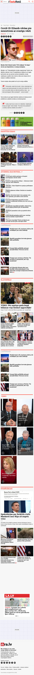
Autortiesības (3, 669)
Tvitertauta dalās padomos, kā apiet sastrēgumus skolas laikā (16, 176)
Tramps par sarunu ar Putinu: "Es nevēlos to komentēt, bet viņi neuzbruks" (20, 259)
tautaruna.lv (3, 33)
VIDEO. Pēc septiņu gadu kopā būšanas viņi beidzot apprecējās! (16, 306)
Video (3, 396)
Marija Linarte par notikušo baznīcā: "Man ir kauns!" (8, 165)
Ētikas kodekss (10, 669)
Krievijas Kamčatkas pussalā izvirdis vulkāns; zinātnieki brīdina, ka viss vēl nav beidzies (19, 201)
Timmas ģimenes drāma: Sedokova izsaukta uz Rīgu (19, 191)
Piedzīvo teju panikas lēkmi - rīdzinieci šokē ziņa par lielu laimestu (19, 181)
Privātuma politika (15, 667)
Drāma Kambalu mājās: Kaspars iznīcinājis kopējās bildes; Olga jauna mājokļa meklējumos (8, 326)
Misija (10, 667)
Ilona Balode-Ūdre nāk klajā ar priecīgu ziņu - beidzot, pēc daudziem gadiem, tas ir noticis (7, 344)
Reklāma (7, 667)
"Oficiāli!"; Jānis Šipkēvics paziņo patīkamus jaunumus (19, 186)
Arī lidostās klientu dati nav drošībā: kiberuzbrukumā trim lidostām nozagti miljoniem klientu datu (21, 270)
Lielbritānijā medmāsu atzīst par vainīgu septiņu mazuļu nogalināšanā (18, 216)
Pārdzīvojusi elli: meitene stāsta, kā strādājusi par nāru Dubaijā (21, 229)
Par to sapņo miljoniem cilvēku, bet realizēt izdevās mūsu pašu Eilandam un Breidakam (8, 147)
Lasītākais (6, 225)
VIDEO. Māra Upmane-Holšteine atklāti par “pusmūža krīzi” (24, 325)
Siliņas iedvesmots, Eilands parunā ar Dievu (24, 146)
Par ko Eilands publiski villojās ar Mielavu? (24, 164)
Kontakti (19, 669)
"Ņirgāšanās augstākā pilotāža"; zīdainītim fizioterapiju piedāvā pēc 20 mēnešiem (18, 206)
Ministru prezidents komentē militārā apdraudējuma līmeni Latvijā (7, 541)
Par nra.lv (2, 667)
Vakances (15, 669)
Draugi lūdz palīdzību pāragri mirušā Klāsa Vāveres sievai (19, 248)
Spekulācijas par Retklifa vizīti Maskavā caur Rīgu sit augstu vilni (15, 516)
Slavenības (12, 25)
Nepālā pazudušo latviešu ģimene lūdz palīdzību (21, 239)
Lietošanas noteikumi (24, 667)
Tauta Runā (6, 25)
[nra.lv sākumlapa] (5, 1)
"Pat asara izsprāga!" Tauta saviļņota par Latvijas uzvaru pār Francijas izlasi (17, 220)
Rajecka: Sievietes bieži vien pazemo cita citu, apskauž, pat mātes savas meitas (18, 195)
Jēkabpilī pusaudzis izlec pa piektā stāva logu (18, 211)
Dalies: (11, 112)
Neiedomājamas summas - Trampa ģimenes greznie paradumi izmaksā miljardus (25, 344)
